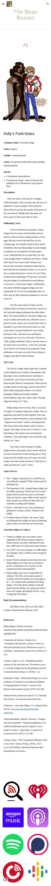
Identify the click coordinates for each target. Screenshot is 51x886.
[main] (26, 14)
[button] (3, 4)
